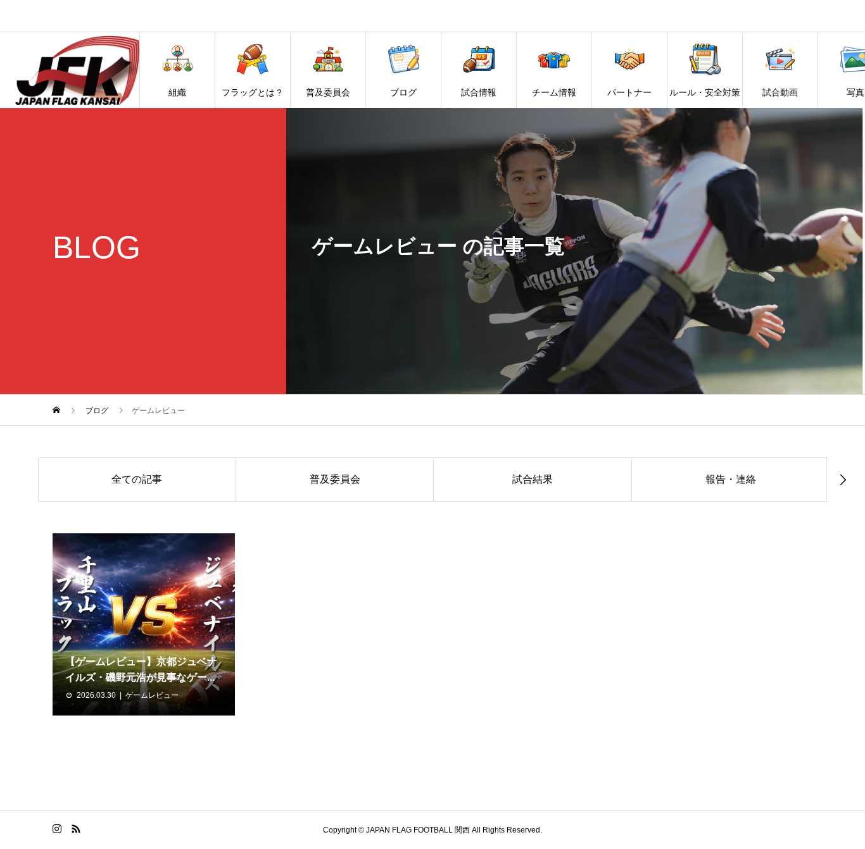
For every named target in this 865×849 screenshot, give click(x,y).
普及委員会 (328, 92)
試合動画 (780, 92)
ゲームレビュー (152, 695)
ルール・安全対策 (704, 92)
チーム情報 (554, 92)
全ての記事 (136, 479)
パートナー (629, 92)
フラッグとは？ (253, 92)
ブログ (403, 92)
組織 (177, 92)
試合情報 (478, 92)
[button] (22, 478)
